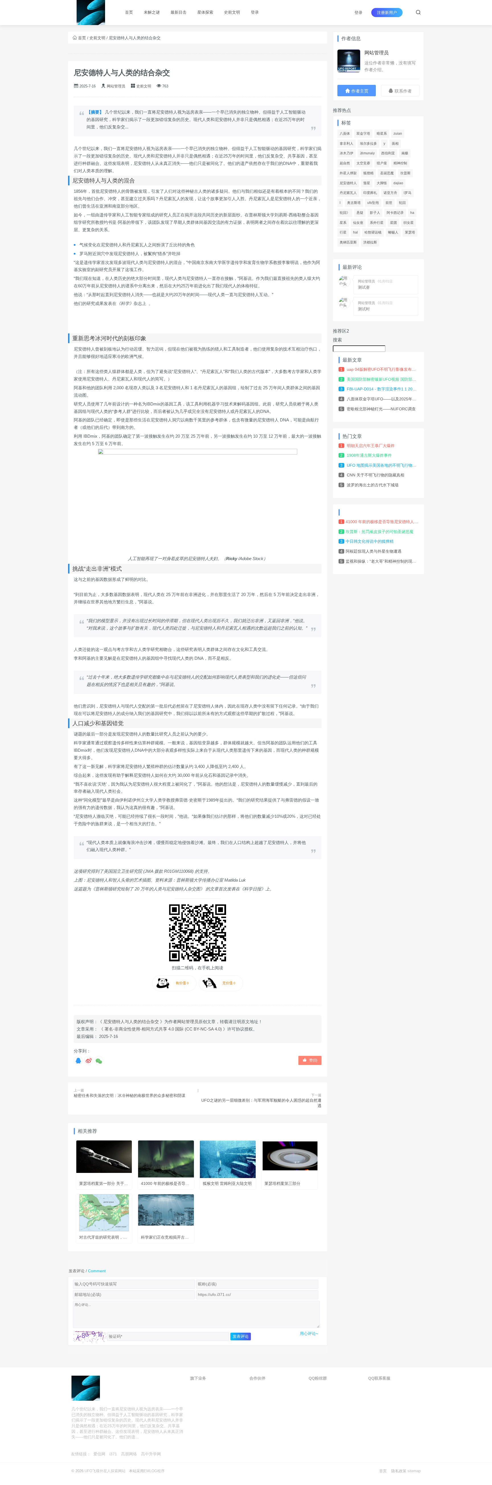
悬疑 (359, 213)
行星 (343, 232)
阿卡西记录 (395, 213)
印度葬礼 (370, 193)
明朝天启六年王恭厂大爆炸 (371, 445)
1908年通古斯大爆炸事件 (369, 455)
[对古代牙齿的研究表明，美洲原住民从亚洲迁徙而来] (104, 1213)
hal (355, 232)
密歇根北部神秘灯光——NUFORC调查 (381, 409)
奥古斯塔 (354, 203)
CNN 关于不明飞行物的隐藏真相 (375, 475)
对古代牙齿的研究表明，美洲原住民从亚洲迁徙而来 (125, 1237)
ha (412, 213)
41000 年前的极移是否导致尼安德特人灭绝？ (181, 1183)
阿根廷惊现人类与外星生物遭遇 (373, 551)
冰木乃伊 (346, 153)
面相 (395, 144)
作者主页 (359, 91)
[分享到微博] (88, 1060)
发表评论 (241, 1336)
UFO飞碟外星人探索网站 (105, 1471)
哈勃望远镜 (373, 232)
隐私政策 (398, 1471)
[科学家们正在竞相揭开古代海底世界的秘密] (166, 1213)
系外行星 (377, 223)
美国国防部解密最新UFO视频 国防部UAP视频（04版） (396, 379)
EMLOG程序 (154, 1471)
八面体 (345, 134)
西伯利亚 (388, 153)
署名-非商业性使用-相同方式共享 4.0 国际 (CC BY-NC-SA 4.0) (163, 1029)
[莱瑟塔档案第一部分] (104, 1159)
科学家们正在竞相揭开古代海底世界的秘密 (179, 1237)
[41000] (166, 1159)
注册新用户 (387, 12)
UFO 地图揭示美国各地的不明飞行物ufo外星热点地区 (394, 465)
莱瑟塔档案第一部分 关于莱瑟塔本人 (111, 1183)
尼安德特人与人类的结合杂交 (122, 73)
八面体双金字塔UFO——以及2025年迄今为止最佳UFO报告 (400, 399)
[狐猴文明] (228, 1159)
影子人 (375, 213)
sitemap (414, 1471)
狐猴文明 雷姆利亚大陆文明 (227, 1183)
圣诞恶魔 (387, 173)
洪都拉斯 (370, 242)
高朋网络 (129, 1454)
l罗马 (407, 193)
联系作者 (402, 91)
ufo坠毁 (373, 203)
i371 (113, 1454)
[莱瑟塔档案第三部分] (289, 1159)
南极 (404, 153)
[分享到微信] (98, 1060)
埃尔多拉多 (368, 144)
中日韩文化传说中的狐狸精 (369, 541)
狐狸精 (368, 173)
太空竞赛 (363, 163)
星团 (393, 223)
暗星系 (382, 134)
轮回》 (345, 213)
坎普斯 (405, 173)
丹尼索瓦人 (348, 193)
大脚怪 (382, 183)
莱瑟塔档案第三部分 (282, 1183)
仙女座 (358, 223)
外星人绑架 (348, 173)
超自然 (345, 163)
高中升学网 (151, 1454)
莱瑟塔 (410, 232)
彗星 (366, 183)
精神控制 (400, 163)
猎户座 (382, 163)
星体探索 (205, 12)
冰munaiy (367, 153)
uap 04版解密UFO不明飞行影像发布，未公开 (387, 369)
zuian (397, 134)
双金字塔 (363, 134)
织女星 (408, 223)
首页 (129, 12)
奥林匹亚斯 (348, 242)
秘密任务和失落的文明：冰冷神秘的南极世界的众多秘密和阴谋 (129, 1095)
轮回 (402, 203)
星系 (343, 223)
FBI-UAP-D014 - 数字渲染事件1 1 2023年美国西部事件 (396, 389)
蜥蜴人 (393, 232)
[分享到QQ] (78, 1060)
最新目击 (178, 12)
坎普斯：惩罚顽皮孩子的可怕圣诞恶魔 (379, 531)
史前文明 (232, 12)
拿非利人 (346, 144)
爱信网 (99, 1454)
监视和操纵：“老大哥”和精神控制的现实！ (383, 561)
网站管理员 (116, 86)
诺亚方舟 (390, 193)
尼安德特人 (348, 183)
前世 (389, 203)
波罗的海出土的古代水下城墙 (373, 485)
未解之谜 (152, 12)
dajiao (398, 183)
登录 (358, 12)
